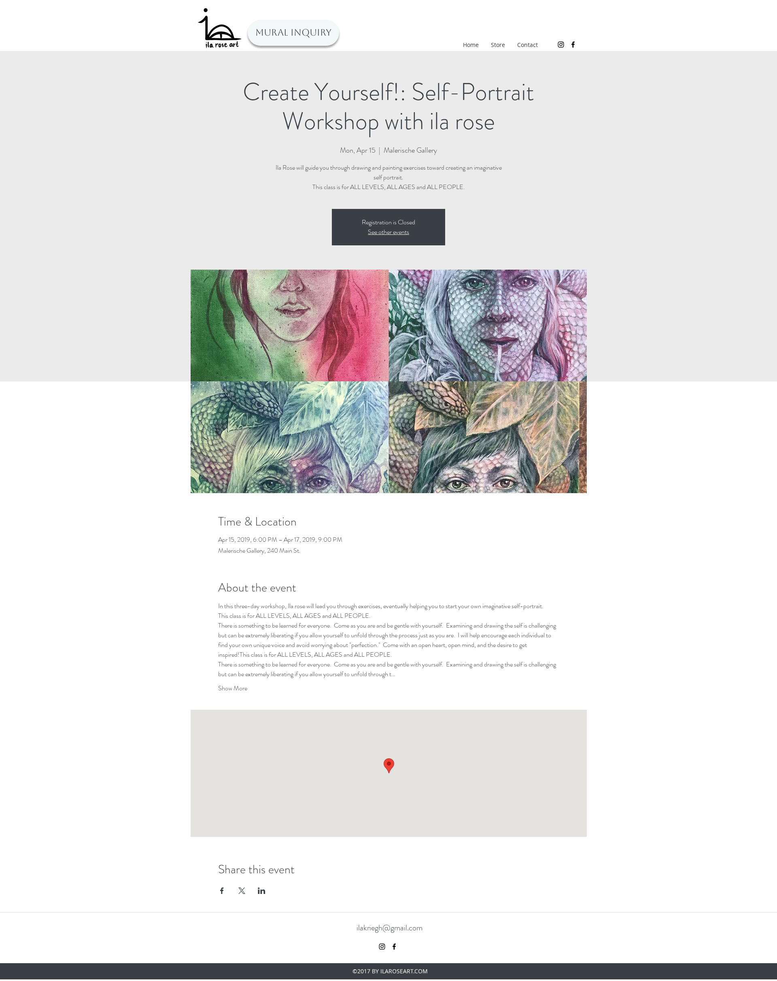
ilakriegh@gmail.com (389, 928)
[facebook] (573, 44)
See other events (388, 231)
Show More (232, 688)
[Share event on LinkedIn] (261, 890)
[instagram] (561, 44)
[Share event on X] (242, 890)
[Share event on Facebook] (222, 890)
